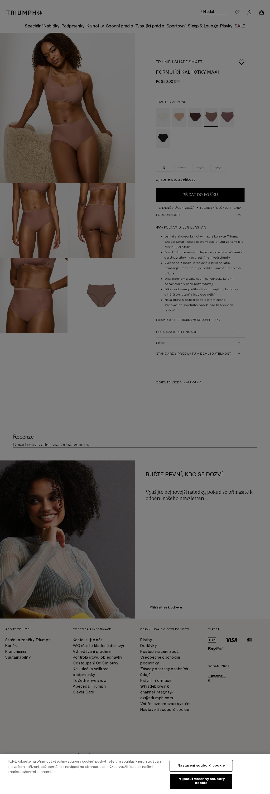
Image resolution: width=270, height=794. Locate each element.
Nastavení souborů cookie (201, 765)
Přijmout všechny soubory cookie (201, 781)
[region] (135, 774)
